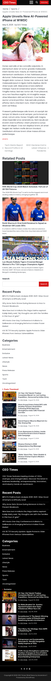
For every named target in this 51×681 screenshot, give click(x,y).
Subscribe (44, 2)
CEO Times (10, 2)
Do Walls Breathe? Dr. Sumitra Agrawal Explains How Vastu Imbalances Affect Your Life (30, 607)
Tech (4, 379)
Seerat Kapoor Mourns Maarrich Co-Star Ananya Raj (33, 422)
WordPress (30, 677)
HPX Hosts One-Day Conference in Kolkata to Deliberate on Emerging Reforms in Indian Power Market (23, 323)
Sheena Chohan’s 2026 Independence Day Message (29, 445)
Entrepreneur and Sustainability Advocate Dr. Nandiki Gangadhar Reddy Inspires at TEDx (31, 641)
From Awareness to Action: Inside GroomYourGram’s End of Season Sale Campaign (31, 433)
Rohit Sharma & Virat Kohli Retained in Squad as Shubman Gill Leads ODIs (24, 224)
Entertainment (8, 349)
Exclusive (6, 353)
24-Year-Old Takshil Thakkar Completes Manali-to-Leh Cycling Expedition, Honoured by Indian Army (33, 395)
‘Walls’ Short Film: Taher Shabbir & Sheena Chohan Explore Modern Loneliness (32, 457)
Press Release (8, 370)
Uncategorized (8, 383)
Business (6, 345)
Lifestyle (6, 362)
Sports (5, 139)
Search (5, 278)
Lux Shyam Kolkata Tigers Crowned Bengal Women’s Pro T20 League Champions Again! (23, 263)
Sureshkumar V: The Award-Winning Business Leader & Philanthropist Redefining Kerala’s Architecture (33, 618)
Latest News (7, 357)
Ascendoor (42, 675)
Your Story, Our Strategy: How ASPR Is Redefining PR (32, 630)
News (4, 366)
